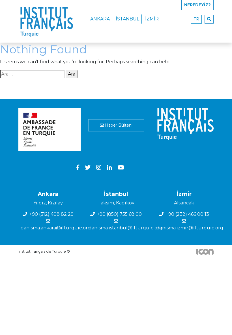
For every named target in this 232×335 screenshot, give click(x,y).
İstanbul (127, 19)
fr (196, 19)
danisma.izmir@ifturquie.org (189, 228)
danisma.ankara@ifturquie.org (56, 228)
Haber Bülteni (118, 125)
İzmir (152, 19)
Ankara (100, 19)
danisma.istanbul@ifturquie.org (125, 228)
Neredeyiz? (197, 4)
